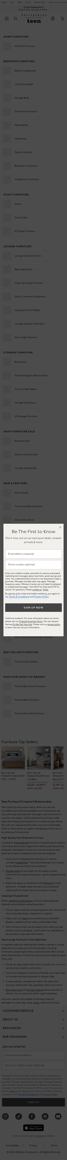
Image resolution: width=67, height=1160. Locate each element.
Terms (45, 589)
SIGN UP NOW (33, 607)
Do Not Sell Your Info (22, 624)
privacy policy (54, 624)
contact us (37, 589)
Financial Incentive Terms (30, 621)
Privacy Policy (41, 596)
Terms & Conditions (19, 596)
